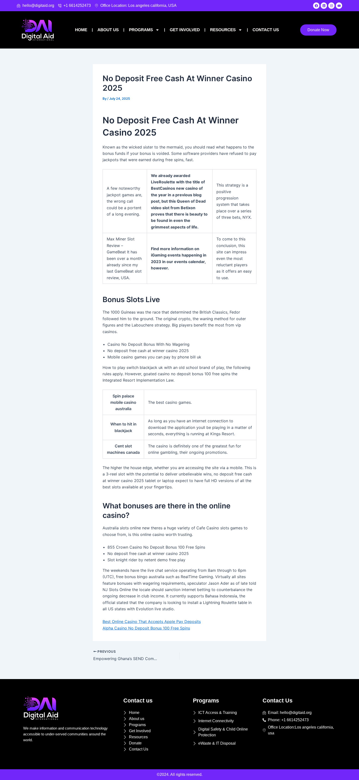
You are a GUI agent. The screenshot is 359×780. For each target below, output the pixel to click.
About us (108, 30)
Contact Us (266, 30)
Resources (223, 30)
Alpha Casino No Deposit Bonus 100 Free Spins (146, 628)
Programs (141, 30)
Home (81, 30)
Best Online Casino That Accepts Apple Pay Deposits (152, 621)
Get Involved (185, 30)
